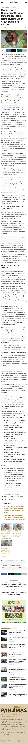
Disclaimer (14, 714)
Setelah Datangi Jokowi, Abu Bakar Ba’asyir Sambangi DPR (16, 653)
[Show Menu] (2, 2)
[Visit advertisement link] (14, 611)
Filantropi (14, 7)
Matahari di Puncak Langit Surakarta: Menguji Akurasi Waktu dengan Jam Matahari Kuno (18, 694)
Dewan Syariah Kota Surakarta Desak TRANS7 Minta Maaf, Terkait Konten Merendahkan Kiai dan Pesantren (18, 670)
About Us (3, 714)
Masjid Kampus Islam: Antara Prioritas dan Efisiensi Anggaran (17, 678)
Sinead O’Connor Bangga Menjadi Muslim (18, 638)
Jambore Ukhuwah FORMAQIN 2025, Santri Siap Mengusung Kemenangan (17, 646)
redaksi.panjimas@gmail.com (12, 732)
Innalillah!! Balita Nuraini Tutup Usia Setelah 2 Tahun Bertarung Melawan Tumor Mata (18, 533)
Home (2, 7)
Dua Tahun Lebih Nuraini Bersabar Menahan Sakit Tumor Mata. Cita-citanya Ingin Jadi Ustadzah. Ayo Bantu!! (5, 551)
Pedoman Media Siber (12, 716)
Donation (3, 716)
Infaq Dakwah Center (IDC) (15, 565)
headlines (4, 565)
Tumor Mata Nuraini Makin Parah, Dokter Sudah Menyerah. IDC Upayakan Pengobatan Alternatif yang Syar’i (6, 534)
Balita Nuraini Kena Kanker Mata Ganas (15, 560)
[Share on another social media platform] (24, 50)
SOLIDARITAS (8, 7)
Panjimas (14, 741)
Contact (8, 714)
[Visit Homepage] (14, 2)
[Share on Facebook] (8, 50)
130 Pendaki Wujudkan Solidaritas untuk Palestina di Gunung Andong (18, 686)
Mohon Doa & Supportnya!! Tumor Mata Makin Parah (13, 568)
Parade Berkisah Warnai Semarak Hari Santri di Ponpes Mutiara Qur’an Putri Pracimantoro (17, 661)
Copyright (20, 714)
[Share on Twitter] (13, 50)
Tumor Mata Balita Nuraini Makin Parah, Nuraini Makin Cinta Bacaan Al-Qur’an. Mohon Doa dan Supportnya (15, 517)
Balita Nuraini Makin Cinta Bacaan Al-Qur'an (13, 563)
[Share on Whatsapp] (19, 50)
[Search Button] (26, 2)
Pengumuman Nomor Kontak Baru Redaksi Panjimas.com (18, 631)
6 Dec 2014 (3, 27)
